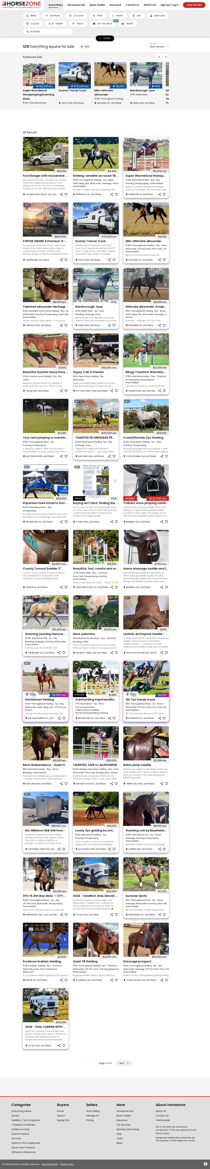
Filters (107, 38)
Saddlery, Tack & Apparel (25, 1120)
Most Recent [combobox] (157, 46)
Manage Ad (92, 1115)
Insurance (115, 5)
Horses (15, 1115)
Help (119, 1134)
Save (86, 46)
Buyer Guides (97, 5)
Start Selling (93, 1111)
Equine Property (20, 1134)
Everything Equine (21, 1111)
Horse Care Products (23, 1147)
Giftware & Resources (23, 1152)
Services (16, 1138)
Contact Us (132, 5)
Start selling (194, 5)
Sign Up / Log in (169, 5)
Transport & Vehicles (23, 1124)
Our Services (123, 1124)
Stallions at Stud (20, 1129)
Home (60, 1111)
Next (122, 1063)
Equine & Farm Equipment (25, 1143)
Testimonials (163, 1120)
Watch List (150, 5)
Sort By (153, 43)
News (119, 1143)
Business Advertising (127, 1129)
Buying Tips (63, 1120)
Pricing (90, 1120)
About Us (161, 1111)
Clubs (119, 1138)
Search (61, 1115)
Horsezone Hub (76, 5)
